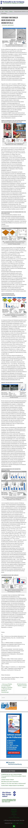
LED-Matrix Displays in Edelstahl (7, 779)
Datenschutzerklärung (14, 817)
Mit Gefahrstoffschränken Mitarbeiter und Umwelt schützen (22, 685)
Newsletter (14, 811)
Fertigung (10, 11)
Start (2, 11)
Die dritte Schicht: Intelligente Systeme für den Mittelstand (12, 785)
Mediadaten (13, 809)
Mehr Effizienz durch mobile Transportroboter (9, 781)
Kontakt (14, 812)
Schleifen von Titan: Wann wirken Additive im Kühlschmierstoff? (13, 783)
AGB (14, 816)
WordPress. (20, 823)
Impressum (13, 814)
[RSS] (14, 826)
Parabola (15, 823)
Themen (6, 11)
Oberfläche (11, 25)
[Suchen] (25, 698)
